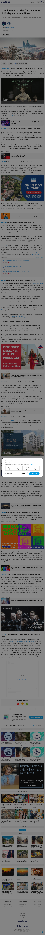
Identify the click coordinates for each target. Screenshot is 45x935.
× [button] (40, 459)
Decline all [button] (23, 473)
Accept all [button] (34, 473)
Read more (32, 464)
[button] (9, 473)
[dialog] (22, 467)
